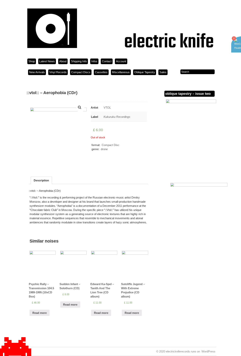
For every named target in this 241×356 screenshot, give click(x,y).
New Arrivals (37, 72)
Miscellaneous (121, 72)
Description (41, 180)
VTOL (107, 107)
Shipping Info (79, 61)
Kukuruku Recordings (117, 116)
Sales (162, 72)
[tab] (41, 180)
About (62, 61)
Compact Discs (80, 72)
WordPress (208, 351)
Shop (31, 61)
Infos (94, 61)
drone (104, 149)
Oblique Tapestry (144, 72)
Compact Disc (110, 145)
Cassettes (101, 72)
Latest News (47, 61)
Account (121, 61)
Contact (106, 61)
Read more (39, 312)
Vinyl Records (58, 72)
